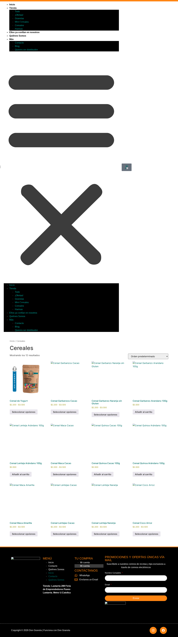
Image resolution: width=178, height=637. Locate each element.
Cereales (19, 25)
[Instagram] (153, 630)
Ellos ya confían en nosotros (24, 32)
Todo (17, 11)
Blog (17, 46)
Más (11, 39)
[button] (61, 167)
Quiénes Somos (17, 36)
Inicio (12, 4)
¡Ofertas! (19, 15)
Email (107, 585)
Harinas (19, 29)
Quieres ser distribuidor (26, 49)
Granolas (19, 18)
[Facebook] (163, 630)
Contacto (19, 43)
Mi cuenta (85, 562)
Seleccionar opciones (23, 412)
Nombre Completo (113, 573)
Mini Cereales (22, 22)
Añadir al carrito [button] (143, 412)
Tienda (13, 8)
